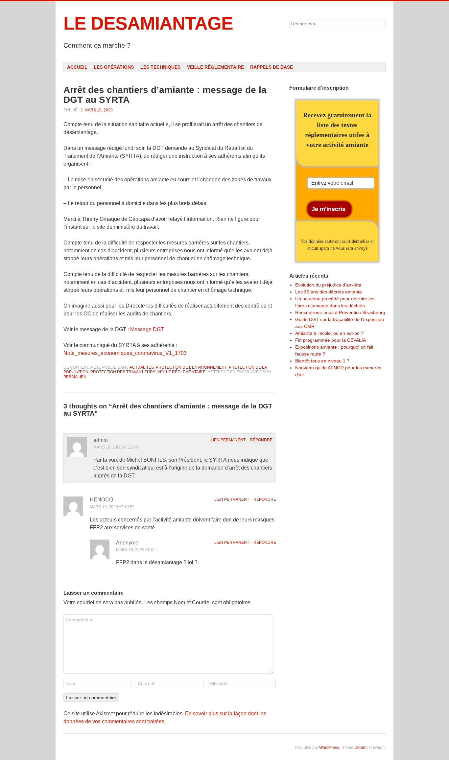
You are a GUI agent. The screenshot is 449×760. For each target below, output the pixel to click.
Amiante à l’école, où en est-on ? (329, 333)
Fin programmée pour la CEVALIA (330, 340)
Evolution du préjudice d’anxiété (328, 285)
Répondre (261, 440)
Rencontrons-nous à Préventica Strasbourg (340, 312)
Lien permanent (228, 440)
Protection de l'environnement (191, 367)
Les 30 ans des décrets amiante (328, 291)
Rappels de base (271, 67)
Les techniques (160, 67)
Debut (359, 747)
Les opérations (114, 67)
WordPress (329, 747)
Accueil (77, 67)
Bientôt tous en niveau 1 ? (322, 360)
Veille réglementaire (215, 67)
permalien (74, 377)
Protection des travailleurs (122, 372)
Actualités (142, 367)
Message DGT (147, 329)
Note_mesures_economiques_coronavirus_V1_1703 (125, 353)
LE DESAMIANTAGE (148, 23)
